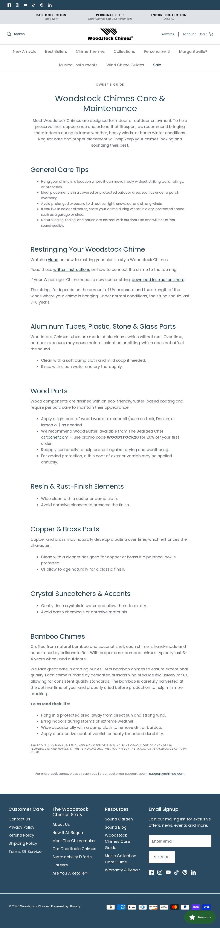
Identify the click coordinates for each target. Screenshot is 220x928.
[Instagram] (17, 5)
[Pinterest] (41, 5)
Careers (60, 865)
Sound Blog (116, 827)
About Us (61, 824)
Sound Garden (119, 819)
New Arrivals (24, 51)
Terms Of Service (25, 851)
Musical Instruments (78, 65)
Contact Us (19, 819)
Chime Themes (90, 51)
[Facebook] (9, 5)
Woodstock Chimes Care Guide (117, 841)
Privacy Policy (21, 827)
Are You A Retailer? (70, 873)
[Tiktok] (33, 5)
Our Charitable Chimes (74, 848)
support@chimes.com (167, 773)
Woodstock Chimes (35, 906)
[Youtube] (25, 5)
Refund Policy (21, 835)
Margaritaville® (193, 51)
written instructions (71, 269)
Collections (124, 51)
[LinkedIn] (49, 5)
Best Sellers (56, 51)
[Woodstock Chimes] (110, 34)
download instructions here (158, 279)
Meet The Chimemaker (74, 840)
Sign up (162, 857)
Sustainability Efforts (72, 857)
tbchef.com (57, 437)
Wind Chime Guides (125, 65)
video (53, 259)
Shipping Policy (23, 843)
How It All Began (67, 832)
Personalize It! (157, 51)
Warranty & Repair (122, 870)
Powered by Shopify (66, 906)
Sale (157, 65)
